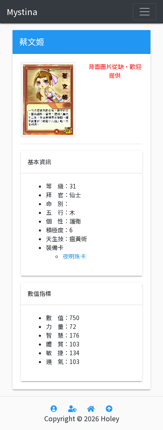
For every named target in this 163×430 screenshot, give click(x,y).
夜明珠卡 (74, 256)
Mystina (22, 11)
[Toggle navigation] (144, 11)
